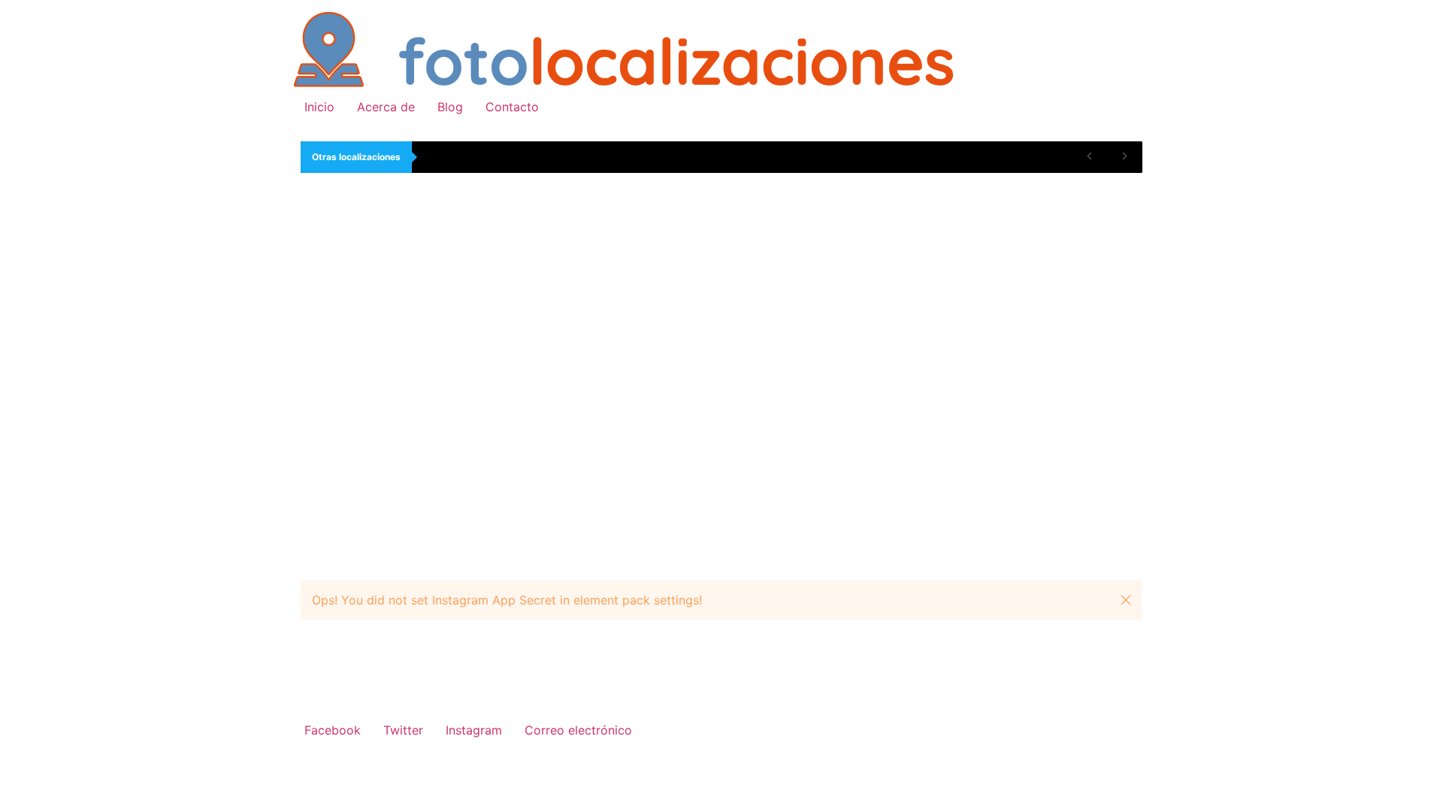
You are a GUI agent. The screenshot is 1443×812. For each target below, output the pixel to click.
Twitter (403, 730)
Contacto (512, 106)
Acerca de (386, 106)
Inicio (319, 106)
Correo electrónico (578, 730)
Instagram (474, 730)
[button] (1126, 600)
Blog (450, 106)
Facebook (332, 730)
